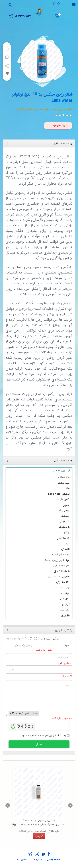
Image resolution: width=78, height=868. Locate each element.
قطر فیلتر (64, 521)
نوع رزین (65, 588)
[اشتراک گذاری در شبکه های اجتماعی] (6, 66)
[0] (56, 115)
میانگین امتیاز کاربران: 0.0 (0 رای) (42, 639)
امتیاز (66, 645)
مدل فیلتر (64, 599)
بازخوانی (13, 725)
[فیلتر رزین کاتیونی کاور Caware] (39, 792)
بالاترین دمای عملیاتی (58, 577)
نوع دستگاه (63, 477)
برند (67, 488)
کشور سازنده (63, 499)
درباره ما (37, 860)
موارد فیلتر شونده (60, 554)
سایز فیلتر (64, 610)
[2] (20, 645)
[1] (16, 645)
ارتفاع (66, 532)
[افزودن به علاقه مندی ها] (7, 49)
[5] (30, 645)
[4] (27, 645)
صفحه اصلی (53, 860)
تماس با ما (21, 860)
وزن (67, 543)
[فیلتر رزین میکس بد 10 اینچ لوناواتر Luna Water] (41, 61)
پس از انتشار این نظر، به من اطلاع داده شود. (43, 735)
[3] (23, 645)
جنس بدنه (64, 510)
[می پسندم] (7, 57)
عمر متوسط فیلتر (61, 565)
